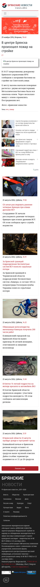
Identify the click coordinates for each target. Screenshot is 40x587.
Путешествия (8, 508)
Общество (15, 495)
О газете (6, 512)
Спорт (29, 503)
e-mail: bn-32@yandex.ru (19, 567)
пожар (11, 109)
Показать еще (20, 468)
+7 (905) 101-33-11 (9, 564)
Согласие (6, 520)
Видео (19, 508)
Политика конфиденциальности (15, 516)
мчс (7, 109)
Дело (26, 499)
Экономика (7, 499)
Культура (20, 503)
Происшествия (28, 495)
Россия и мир (8, 503)
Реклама (16, 512)
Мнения (18, 499)
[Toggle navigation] (5, 13)
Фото (27, 508)
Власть (5, 495)
